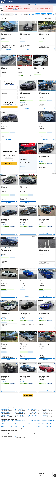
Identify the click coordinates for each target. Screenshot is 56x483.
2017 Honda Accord (5, 409)
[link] (22, 41)
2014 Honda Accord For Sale (20, 420)
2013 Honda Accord (19, 412)
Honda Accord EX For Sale (6, 435)
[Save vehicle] (17, 22)
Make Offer (45, 49)
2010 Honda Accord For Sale (34, 423)
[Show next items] (53, 14)
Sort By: (44, 18)
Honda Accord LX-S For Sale (20, 432)
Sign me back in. (16, 9)
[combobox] (7, 14)
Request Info (8, 49)
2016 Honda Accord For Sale (7, 423)
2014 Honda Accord (19, 409)
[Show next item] (34, 148)
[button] (49, 2)
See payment (3, 39)
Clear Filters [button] (31, 14)
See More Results (28, 395)
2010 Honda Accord (32, 412)
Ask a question (9, 163)
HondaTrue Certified (43, 312)
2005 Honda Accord (46, 415)
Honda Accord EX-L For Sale (7, 432)
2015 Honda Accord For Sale (7, 426)
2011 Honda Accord (32, 409)
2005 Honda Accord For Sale (48, 426)
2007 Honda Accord (46, 412)
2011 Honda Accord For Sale (34, 420)
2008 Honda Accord (46, 409)
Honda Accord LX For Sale (33, 432)
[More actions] (16, 49)
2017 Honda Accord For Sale (7, 420)
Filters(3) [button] (18, 14)
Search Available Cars (9, 107)
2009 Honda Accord (32, 415)
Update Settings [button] (13, 104)
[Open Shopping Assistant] (54, 475)
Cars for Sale (2, 8)
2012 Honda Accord (19, 415)
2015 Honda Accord (5, 415)
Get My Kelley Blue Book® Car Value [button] (9, 99)
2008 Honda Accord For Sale (48, 420)
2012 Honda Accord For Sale (20, 426)
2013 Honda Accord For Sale (20, 423)
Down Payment (4, 93)
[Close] (51, 473)
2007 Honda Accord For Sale (48, 423)
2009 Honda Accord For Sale (34, 426)
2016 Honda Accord (5, 412)
